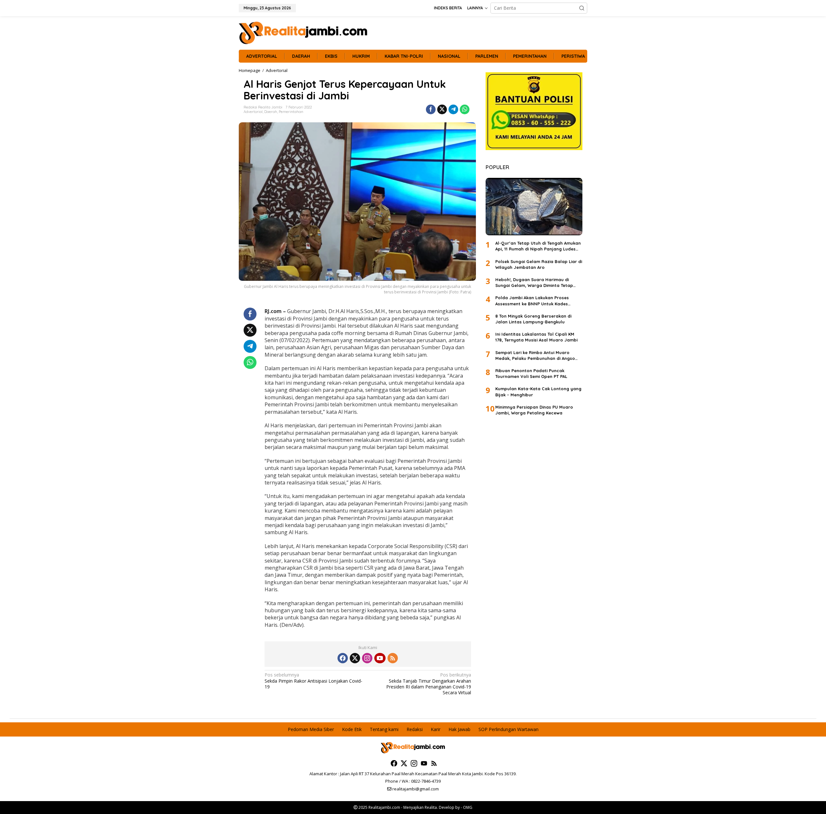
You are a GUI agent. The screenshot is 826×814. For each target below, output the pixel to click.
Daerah (270, 111)
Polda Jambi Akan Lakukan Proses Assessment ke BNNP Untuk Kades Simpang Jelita (532, 300)
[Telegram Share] (453, 109)
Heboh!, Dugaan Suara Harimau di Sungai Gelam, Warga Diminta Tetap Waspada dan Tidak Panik (534, 282)
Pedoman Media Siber (311, 729)
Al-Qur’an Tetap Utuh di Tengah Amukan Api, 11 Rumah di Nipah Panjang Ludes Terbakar (538, 246)
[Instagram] (367, 658)
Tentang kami (384, 729)
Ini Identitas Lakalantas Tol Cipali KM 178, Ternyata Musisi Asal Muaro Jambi (536, 336)
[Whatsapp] (464, 109)
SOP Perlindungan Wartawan (508, 729)
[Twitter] (355, 658)
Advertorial (253, 111)
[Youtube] (379, 658)
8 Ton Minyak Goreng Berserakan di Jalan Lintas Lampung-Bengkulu (533, 318)
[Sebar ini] (431, 109)
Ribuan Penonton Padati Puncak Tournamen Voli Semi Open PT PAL (531, 373)
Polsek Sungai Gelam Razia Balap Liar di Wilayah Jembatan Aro (538, 264)
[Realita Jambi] (303, 32)
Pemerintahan (291, 111)
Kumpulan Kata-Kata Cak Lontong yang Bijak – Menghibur (538, 391)
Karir (435, 729)
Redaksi (415, 729)
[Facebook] (342, 658)
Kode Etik (352, 729)
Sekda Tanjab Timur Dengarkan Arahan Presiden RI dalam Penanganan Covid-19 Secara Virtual (428, 684)
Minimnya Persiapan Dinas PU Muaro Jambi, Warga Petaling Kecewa (534, 409)
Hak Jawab (459, 729)
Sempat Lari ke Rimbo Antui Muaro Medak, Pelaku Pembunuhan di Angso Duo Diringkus (535, 355)
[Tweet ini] (442, 109)
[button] (581, 8)
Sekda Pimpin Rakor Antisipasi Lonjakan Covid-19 (313, 680)
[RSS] (393, 658)
